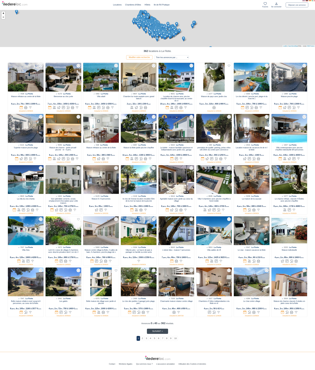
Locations (117, 5)
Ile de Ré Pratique (162, 5)
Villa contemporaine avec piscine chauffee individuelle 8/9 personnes (289, 149)
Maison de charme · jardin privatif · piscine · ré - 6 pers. (63, 149)
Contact (112, 364)
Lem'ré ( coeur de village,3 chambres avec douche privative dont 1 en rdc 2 (63, 251)
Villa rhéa (25, 250)
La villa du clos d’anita (25, 199)
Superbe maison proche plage (26, 148)
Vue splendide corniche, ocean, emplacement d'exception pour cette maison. (63, 201)
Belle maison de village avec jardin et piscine (101, 302)
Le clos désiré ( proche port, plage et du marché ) (252, 97)
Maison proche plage (289, 96)
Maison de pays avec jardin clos (214, 96)
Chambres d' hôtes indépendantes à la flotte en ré (214, 302)
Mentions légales (125, 364)
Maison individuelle (289, 250)
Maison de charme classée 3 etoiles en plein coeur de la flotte (289, 302)
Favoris (265, 7)
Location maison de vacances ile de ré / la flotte (252, 149)
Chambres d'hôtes (133, 5)
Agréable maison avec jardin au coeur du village (176, 200)
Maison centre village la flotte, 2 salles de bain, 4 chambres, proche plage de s (101, 251)
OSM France (310, 46)
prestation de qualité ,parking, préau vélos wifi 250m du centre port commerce (214, 149)
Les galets (63, 301)
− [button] (3, 17)
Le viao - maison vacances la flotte (252, 250)
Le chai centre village (251, 301)
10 (175, 338)
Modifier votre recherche (139, 57)
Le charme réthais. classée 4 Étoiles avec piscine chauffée (289, 200)
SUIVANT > (157, 331)
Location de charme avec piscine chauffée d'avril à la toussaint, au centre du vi (176, 98)
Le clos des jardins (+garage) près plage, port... (138, 302)
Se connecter (276, 7)
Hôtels (147, 5)
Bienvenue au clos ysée (63, 96)
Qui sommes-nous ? (144, 364)
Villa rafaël (101, 96)
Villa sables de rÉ (214, 250)
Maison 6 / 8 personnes (101, 199)
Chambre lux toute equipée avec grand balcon (138, 97)
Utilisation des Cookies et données (192, 364)
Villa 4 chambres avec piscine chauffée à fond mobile (214, 200)
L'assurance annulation (165, 364)
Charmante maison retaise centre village (176, 301)
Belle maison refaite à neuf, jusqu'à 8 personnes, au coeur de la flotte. (25, 302)
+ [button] (3, 13)
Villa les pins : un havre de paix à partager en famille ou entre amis (139, 251)
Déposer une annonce (297, 5)
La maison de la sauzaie (251, 199)
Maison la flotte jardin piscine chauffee (139, 148)
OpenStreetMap (293, 46)
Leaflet (285, 46)
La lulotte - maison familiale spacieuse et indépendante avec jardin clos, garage (176, 149)
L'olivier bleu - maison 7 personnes (176, 250)
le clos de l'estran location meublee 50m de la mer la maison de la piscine (139, 200)
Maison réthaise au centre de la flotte (25, 96)
